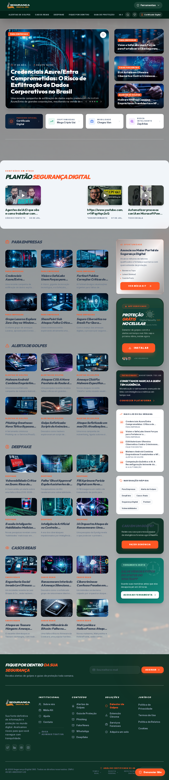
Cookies (143, 728)
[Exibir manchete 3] (94, 101)
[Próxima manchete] (101, 102)
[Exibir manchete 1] (90, 101)
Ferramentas (148, 5)
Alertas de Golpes (19, 15)
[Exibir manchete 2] (92, 101)
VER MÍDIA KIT (137, 286)
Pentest (146, 502)
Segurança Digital (130, 502)
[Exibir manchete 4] (97, 101)
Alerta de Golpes (148, 489)
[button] (103, 35)
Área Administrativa (53, 733)
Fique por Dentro (79, 15)
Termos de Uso (147, 715)
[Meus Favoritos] (134, 14)
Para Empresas (128, 489)
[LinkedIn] (14, 747)
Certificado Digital (152, 15)
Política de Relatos (149, 721)
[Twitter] (7, 747)
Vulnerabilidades (129, 508)
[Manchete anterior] (86, 102)
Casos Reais (42, 15)
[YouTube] (21, 747)
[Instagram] (28, 747)
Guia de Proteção (104, 15)
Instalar (141, 347)
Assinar (150, 670)
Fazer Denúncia (140, 544)
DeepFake (59, 15)
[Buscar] (127, 14)
